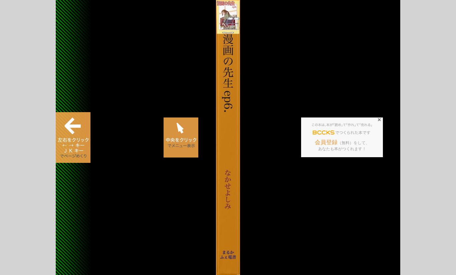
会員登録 (326, 142)
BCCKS (323, 132)
